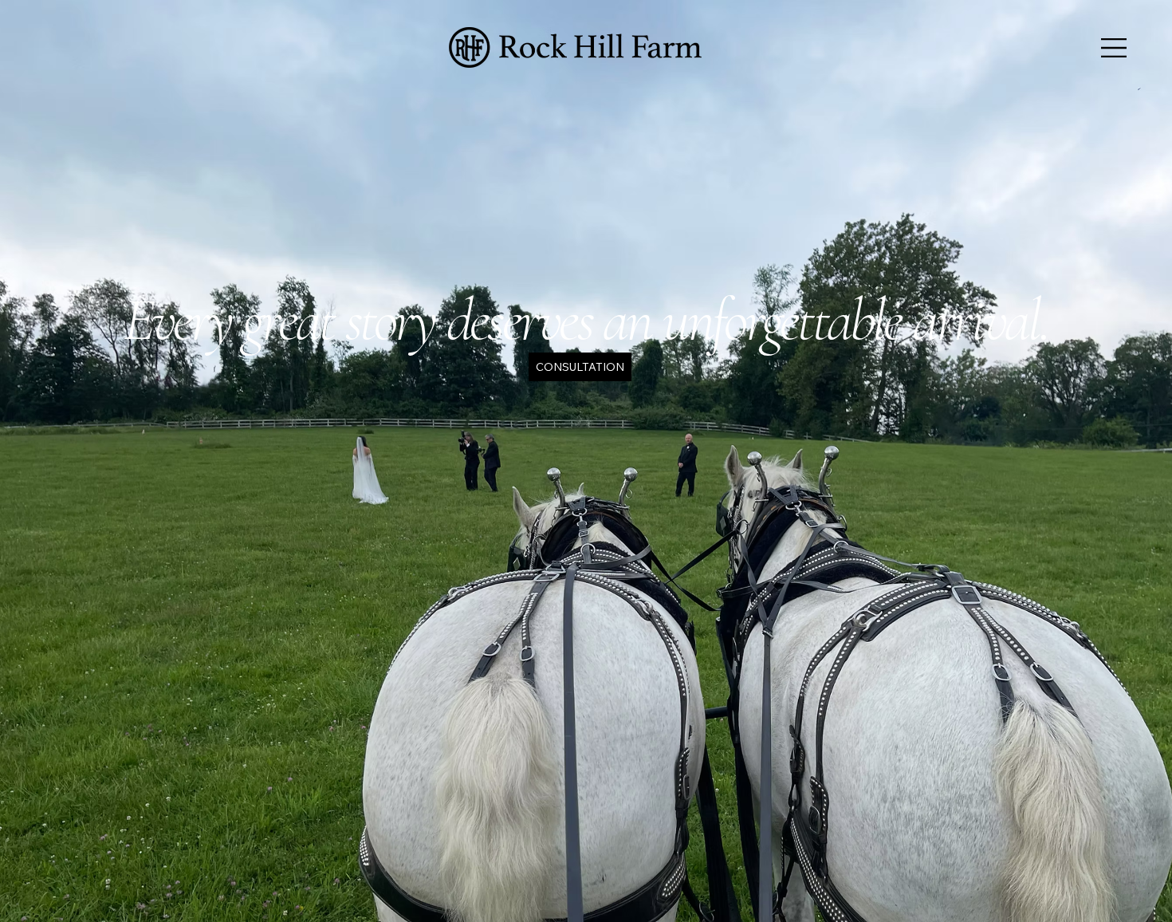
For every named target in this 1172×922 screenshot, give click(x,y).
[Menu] (1114, 48)
